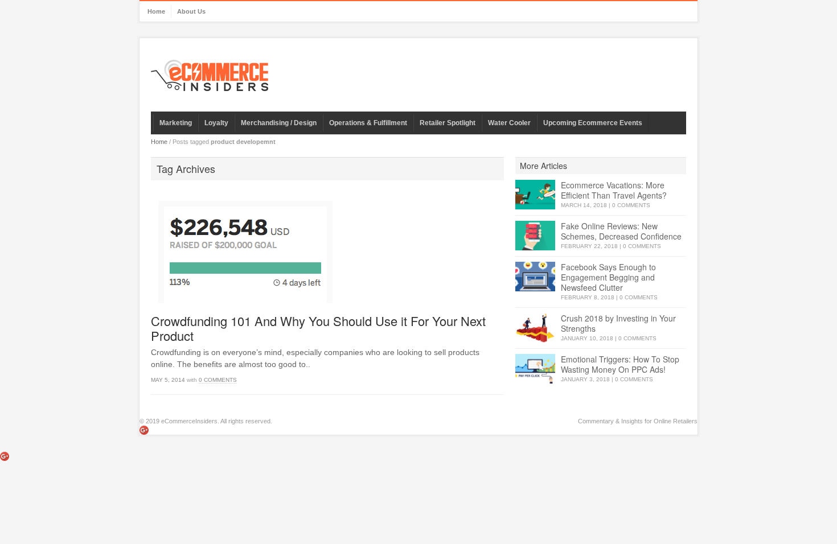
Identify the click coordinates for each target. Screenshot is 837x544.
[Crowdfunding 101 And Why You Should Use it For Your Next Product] (327, 247)
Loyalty (216, 123)
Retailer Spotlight (447, 123)
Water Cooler (509, 123)
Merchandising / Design (279, 123)
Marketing (175, 123)
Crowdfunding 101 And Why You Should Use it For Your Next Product (318, 328)
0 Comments (218, 380)
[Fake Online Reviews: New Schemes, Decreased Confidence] (535, 236)
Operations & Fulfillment (368, 123)
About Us (191, 11)
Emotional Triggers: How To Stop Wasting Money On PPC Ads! (620, 364)
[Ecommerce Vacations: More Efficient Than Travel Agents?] (535, 195)
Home (156, 11)
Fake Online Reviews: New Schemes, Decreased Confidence (621, 231)
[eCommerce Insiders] (209, 75)
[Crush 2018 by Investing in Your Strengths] (535, 328)
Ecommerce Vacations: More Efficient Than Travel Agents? (614, 190)
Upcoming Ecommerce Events (592, 123)
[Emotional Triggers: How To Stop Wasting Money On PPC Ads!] (535, 369)
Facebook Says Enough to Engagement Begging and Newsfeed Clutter (608, 277)
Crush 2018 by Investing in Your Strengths (618, 323)
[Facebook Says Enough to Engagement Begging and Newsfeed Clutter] (535, 277)
